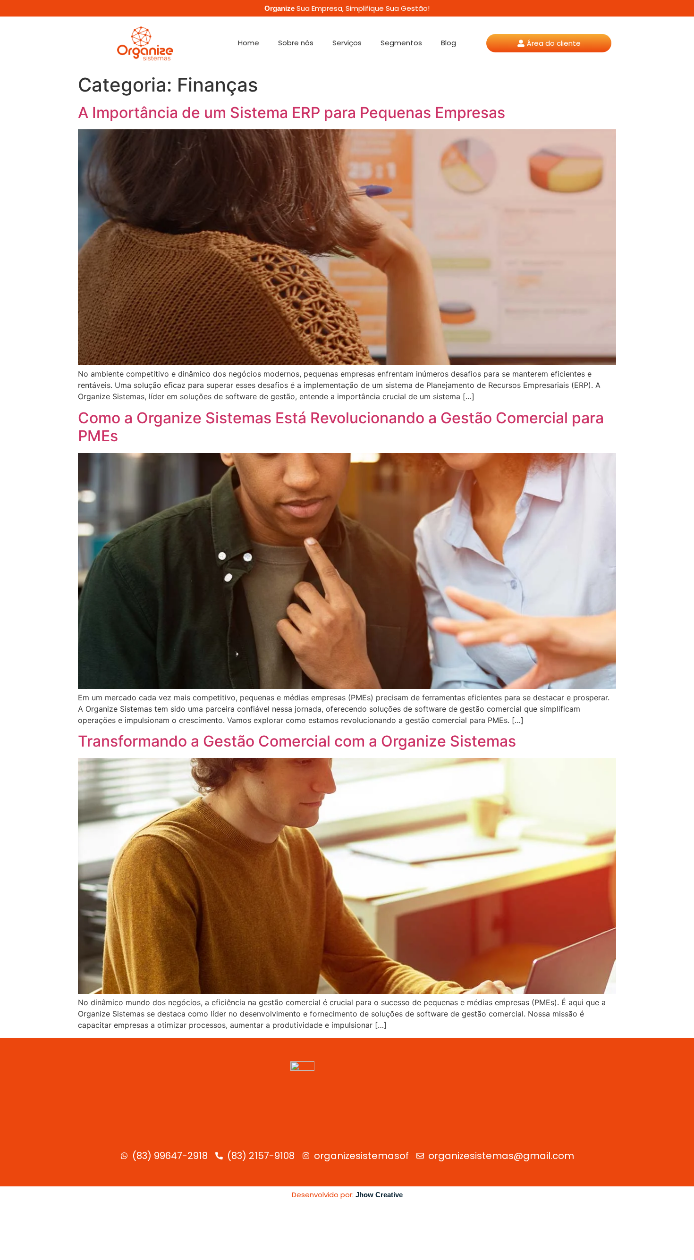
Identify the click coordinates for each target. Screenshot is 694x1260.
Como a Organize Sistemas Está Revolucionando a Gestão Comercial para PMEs (341, 427)
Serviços (347, 43)
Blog (448, 43)
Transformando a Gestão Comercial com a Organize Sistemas (297, 741)
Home (248, 43)
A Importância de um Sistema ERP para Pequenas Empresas (291, 112)
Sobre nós (295, 43)
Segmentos (401, 43)
